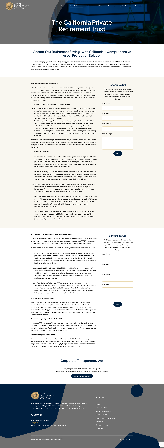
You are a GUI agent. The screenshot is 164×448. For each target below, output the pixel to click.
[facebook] (120, 439)
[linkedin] (129, 439)
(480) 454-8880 (37, 423)
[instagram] (123, 439)
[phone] (132, 439)
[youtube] (126, 439)
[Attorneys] (17, 2)
